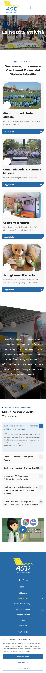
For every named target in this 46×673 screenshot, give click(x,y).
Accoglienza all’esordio (19, 275)
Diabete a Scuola (23, 609)
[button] (42, 7)
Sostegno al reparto (16, 223)
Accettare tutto (23, 657)
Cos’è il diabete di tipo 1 (23, 604)
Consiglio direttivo (23, 615)
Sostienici (23, 625)
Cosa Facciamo (23, 598)
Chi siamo (23, 593)
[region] (23, 654)
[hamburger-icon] (32, 7)
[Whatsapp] (26, 580)
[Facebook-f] (19, 580)
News (23, 620)
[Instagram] (23, 580)
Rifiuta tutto (23, 668)
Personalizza (23, 663)
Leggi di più (9, 131)
